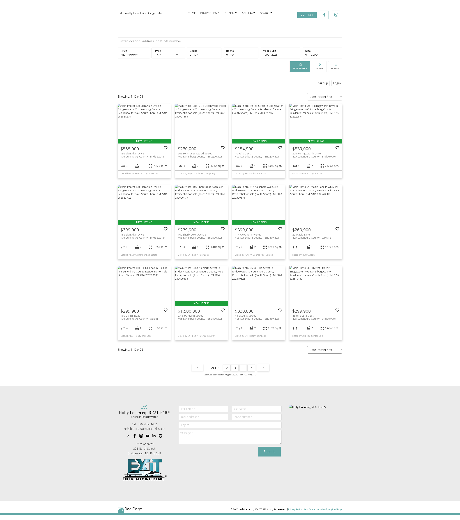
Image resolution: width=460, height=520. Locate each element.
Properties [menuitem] (208, 12)
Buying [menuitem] (229, 12)
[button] (307, 15)
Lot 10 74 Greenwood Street (200, 155)
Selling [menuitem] (247, 12)
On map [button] (319, 68)
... (243, 368)
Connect (307, 15)
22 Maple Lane (311, 236)
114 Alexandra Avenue (257, 236)
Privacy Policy (295, 509)
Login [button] (337, 83)
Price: (129, 54)
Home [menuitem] (191, 12)
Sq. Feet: (312, 54)
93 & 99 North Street (200, 317)
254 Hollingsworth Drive (314, 155)
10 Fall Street (257, 155)
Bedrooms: (194, 54)
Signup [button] (323, 83)
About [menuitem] (265, 12)
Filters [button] (335, 68)
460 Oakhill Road (139, 317)
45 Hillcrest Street (314, 317)
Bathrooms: (230, 54)
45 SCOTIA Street (257, 317)
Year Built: (270, 54)
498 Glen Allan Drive (143, 155)
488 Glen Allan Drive (143, 236)
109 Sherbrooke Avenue (200, 236)
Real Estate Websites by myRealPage (322, 509)
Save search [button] (300, 68)
